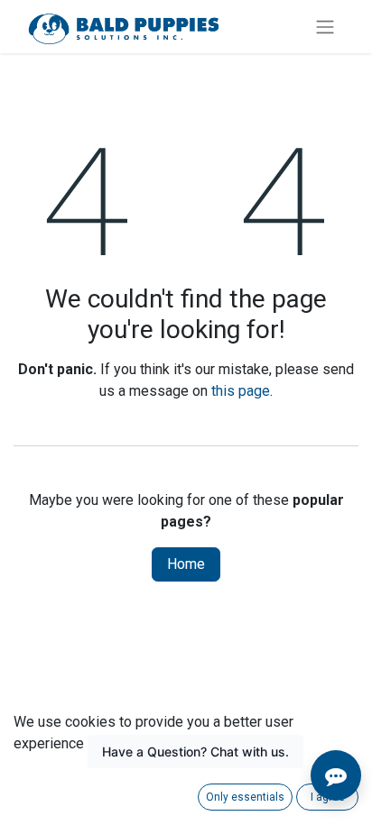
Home (186, 564)
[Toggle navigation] (325, 26)
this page (240, 390)
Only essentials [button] (245, 797)
